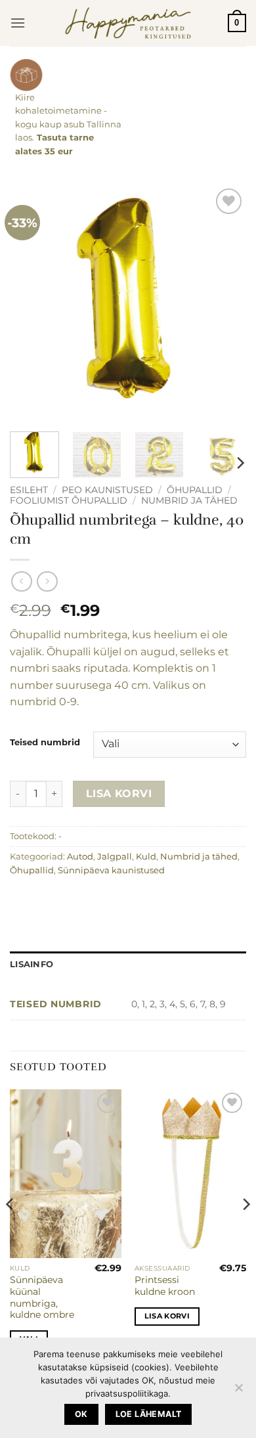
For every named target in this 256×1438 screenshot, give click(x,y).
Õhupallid (195, 490)
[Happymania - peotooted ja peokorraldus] (128, 23)
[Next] (225, 303)
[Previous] (31, 303)
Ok (81, 1414)
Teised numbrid (45, 742)
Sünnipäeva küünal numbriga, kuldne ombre (42, 1297)
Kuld (146, 856)
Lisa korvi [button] (167, 1315)
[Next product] (21, 581)
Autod (80, 856)
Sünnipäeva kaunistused (111, 870)
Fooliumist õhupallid (68, 500)
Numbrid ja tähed (189, 500)
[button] (18, 23)
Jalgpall (114, 856)
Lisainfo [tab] (31, 964)
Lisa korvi (119, 793)
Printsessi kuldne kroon (165, 1286)
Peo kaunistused (107, 490)
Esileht (29, 490)
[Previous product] (47, 581)
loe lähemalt (149, 1414)
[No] (238, 1391)
